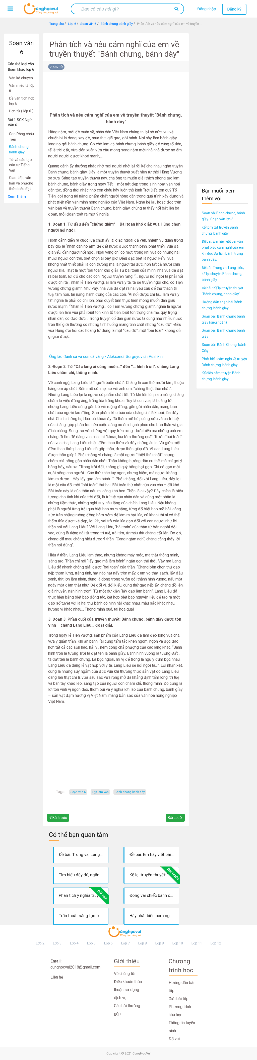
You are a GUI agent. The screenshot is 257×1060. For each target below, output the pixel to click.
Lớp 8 (142, 943)
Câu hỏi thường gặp (127, 1009)
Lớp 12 (216, 943)
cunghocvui (42, 11)
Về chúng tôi (124, 973)
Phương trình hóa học (180, 1010)
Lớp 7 (125, 943)
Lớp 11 (196, 943)
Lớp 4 (74, 943)
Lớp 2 (40, 943)
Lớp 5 (91, 943)
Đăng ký (234, 9)
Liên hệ (56, 977)
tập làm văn (100, 792)
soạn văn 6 (78, 792)
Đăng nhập (206, 9)
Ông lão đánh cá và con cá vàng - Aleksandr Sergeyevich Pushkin (106, 356)
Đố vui (174, 1038)
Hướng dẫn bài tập (181, 986)
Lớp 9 (159, 943)
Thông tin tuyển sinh (182, 1026)
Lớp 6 (108, 943)
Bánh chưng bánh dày (130, 792)
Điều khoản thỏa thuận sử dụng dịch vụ (128, 989)
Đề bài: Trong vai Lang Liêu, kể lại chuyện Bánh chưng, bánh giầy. (223, 274)
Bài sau (174, 818)
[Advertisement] (21, 279)
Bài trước (59, 818)
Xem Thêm (17, 197)
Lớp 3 (57, 943)
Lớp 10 (177, 943)
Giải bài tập (178, 998)
